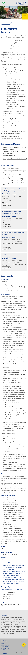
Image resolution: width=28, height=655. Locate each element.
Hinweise (3, 650)
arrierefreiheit (5, 645)
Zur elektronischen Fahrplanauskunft (6, 204)
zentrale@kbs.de (19, 243)
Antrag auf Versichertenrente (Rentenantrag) (15, 159)
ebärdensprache (5, 648)
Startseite (3, 23)
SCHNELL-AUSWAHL (25, 16)
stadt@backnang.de (20, 264)
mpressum (3, 640)
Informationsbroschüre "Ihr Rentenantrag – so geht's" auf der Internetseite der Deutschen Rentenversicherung (14, 573)
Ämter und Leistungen (16, 23)
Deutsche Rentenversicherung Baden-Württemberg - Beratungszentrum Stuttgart (13, 190)
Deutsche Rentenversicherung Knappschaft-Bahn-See (13, 233)
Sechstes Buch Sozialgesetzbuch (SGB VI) (12, 589)
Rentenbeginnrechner (9, 155)
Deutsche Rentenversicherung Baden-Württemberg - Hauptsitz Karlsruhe (11, 212)
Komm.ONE (24, 652)
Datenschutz (4, 642)
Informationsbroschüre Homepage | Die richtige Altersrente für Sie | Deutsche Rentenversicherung (13, 567)
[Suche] (1, 3)
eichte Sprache (5, 646)
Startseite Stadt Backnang (21, 4)
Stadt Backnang (6, 255)
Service (8, 23)
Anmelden (5, 653)
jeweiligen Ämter (5, 631)
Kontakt (3, 643)
